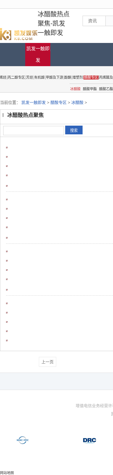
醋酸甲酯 (90, 89)
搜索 (74, 130)
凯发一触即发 (38, 54)
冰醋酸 (75, 89)
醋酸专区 (58, 102)
